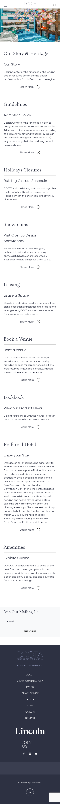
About (30, 674)
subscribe (30, 631)
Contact (30, 718)
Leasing (30, 699)
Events (30, 687)
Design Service (30, 693)
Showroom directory (30, 681)
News (30, 705)
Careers (30, 712)
